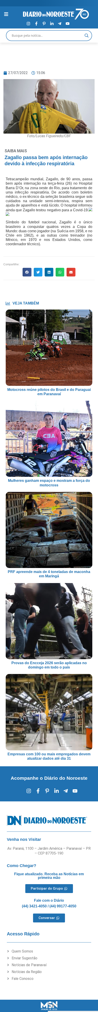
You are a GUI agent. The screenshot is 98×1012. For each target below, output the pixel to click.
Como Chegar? (21, 865)
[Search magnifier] (86, 35)
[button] (27, 272)
